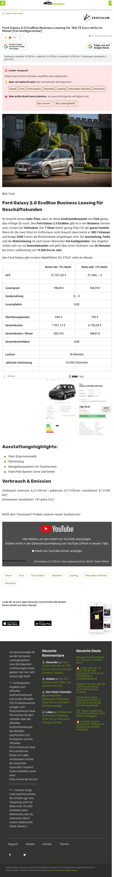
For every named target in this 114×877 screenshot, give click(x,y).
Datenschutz (71, 870)
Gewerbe (49, 88)
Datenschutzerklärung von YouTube (70, 543)
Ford (21, 88)
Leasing (61, 88)
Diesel (13, 88)
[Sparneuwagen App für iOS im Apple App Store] (17, 624)
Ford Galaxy (34, 88)
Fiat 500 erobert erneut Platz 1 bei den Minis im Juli (56, 682)
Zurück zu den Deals (14, 13)
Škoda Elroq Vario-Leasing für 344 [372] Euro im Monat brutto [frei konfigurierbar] (88, 701)
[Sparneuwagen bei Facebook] (11, 856)
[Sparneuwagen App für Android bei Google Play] (49, 624)
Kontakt (47, 844)
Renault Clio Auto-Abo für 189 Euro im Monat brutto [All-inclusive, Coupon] (91, 688)
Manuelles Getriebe (79, 88)
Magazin (13, 844)
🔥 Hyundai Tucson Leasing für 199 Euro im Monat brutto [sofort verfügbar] (90, 725)
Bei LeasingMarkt (66, 103)
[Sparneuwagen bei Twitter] (26, 856)
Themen (64, 844)
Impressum (59, 870)
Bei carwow (44, 103)
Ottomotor (99, 88)
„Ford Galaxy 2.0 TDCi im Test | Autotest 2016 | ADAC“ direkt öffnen (71, 561)
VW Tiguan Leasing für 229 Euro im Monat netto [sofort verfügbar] (90, 713)
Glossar (30, 844)
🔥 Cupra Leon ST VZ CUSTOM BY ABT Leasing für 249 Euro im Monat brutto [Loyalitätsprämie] (90, 673)
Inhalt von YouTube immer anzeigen (58, 551)
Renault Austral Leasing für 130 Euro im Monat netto (90, 660)
